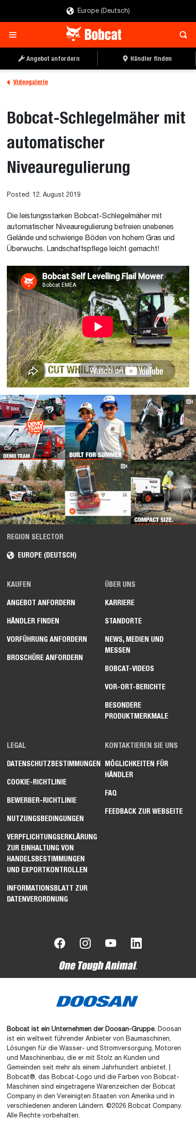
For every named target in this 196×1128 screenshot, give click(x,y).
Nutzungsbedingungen (45, 818)
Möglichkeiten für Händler (136, 769)
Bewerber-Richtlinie (42, 800)
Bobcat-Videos (129, 668)
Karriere (119, 602)
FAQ (111, 793)
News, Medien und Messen (134, 645)
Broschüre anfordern (45, 657)
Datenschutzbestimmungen (49, 763)
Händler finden (33, 621)
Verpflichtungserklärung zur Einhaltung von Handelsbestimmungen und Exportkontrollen (49, 853)
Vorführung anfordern (47, 639)
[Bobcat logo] (94, 35)
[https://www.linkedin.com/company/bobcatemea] (136, 945)
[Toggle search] (181, 35)
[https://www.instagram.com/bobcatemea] (85, 945)
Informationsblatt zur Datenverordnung (47, 893)
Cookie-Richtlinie (37, 782)
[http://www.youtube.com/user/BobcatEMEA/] (110, 945)
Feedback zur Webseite (144, 811)
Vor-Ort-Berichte (135, 686)
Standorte (123, 621)
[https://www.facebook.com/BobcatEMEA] (59, 945)
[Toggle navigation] (15, 35)
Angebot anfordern (41, 602)
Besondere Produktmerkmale (136, 710)
